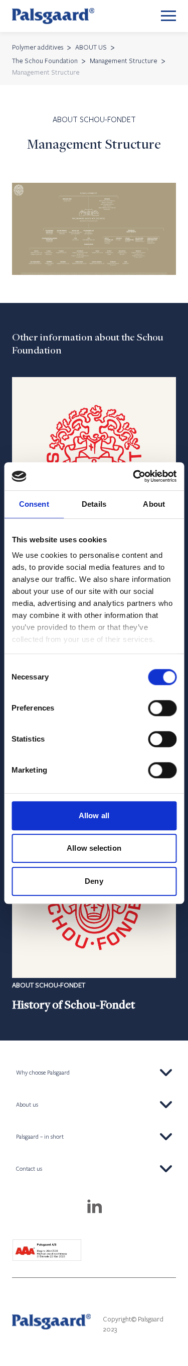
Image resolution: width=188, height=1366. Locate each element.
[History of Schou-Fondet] (94, 913)
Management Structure (123, 60)
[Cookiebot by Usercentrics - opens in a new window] (133, 476)
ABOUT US (91, 47)
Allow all (94, 815)
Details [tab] (94, 504)
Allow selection (94, 848)
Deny (94, 881)
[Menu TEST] (168, 16)
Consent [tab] (34, 504)
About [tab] (154, 504)
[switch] (162, 708)
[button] (94, 1073)
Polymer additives (37, 47)
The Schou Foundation (45, 60)
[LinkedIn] (94, 1208)
